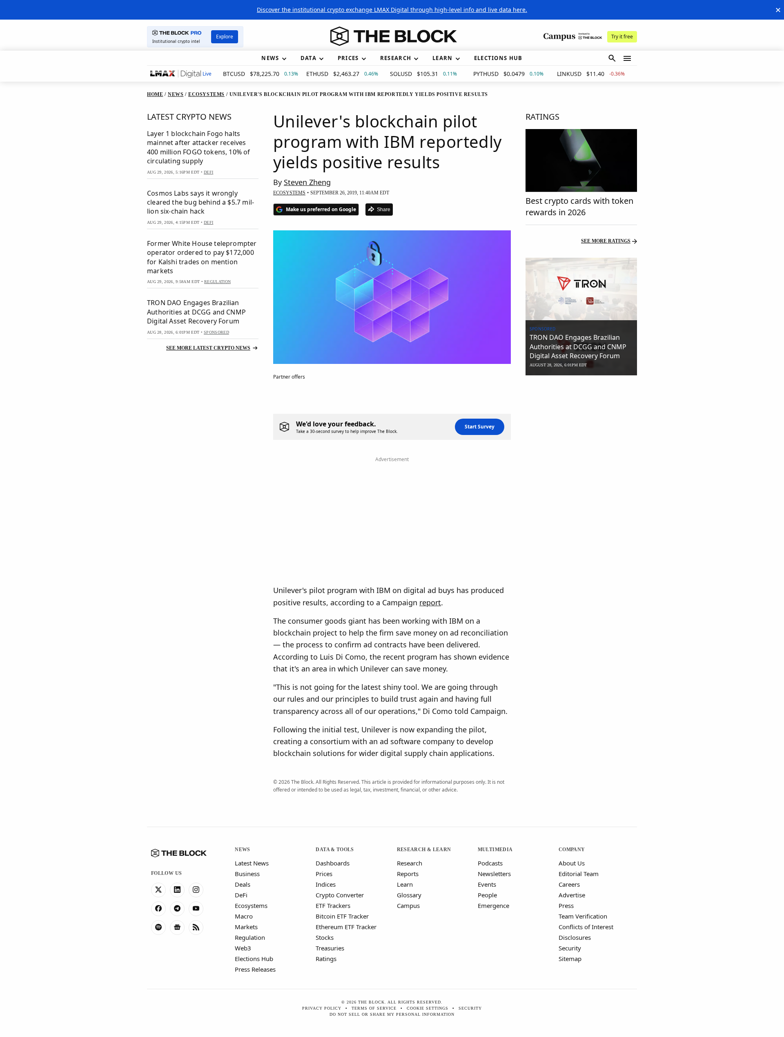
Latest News (252, 863)
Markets (246, 926)
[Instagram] (196, 890)
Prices (324, 873)
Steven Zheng (307, 182)
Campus (408, 905)
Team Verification (583, 916)
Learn (405, 884)
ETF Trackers (333, 905)
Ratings (326, 958)
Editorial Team (579, 873)
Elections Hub (254, 958)
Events (487, 884)
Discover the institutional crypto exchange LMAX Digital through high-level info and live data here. (392, 9)
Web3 (243, 948)
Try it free (622, 36)
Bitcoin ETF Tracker (342, 916)
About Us (572, 863)
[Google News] (177, 927)
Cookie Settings (427, 1008)
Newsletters (494, 873)
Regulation (250, 937)
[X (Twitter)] (158, 890)
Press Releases (255, 969)
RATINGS (542, 116)
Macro (244, 916)
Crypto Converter (340, 895)
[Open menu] (627, 58)
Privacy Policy (321, 1008)
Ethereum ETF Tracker (346, 926)
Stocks (325, 937)
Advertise (572, 895)
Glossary (409, 895)
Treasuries (330, 948)
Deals (242, 884)
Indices (326, 884)
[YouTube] (196, 908)
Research (409, 863)
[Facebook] (158, 908)
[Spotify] (158, 927)
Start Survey (479, 426)
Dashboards (333, 863)
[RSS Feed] (196, 927)
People (487, 895)
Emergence (493, 905)
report (430, 602)
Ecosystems (251, 905)
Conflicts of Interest (586, 926)
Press (566, 905)
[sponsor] (581, 289)
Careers (569, 884)
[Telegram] (177, 908)
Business (247, 873)
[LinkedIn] (177, 890)
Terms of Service (374, 1008)
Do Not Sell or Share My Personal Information (392, 1014)
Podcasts (490, 863)
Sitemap (570, 958)
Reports (408, 873)
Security (570, 948)
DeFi (241, 895)
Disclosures (575, 937)
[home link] (393, 36)
